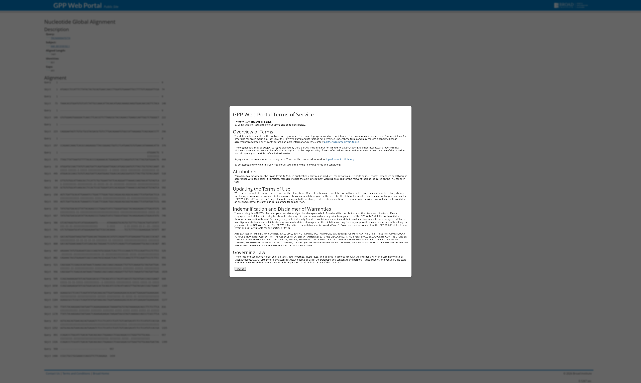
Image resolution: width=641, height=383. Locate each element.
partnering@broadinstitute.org (341, 141)
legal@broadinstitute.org (340, 159)
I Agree (240, 268)
